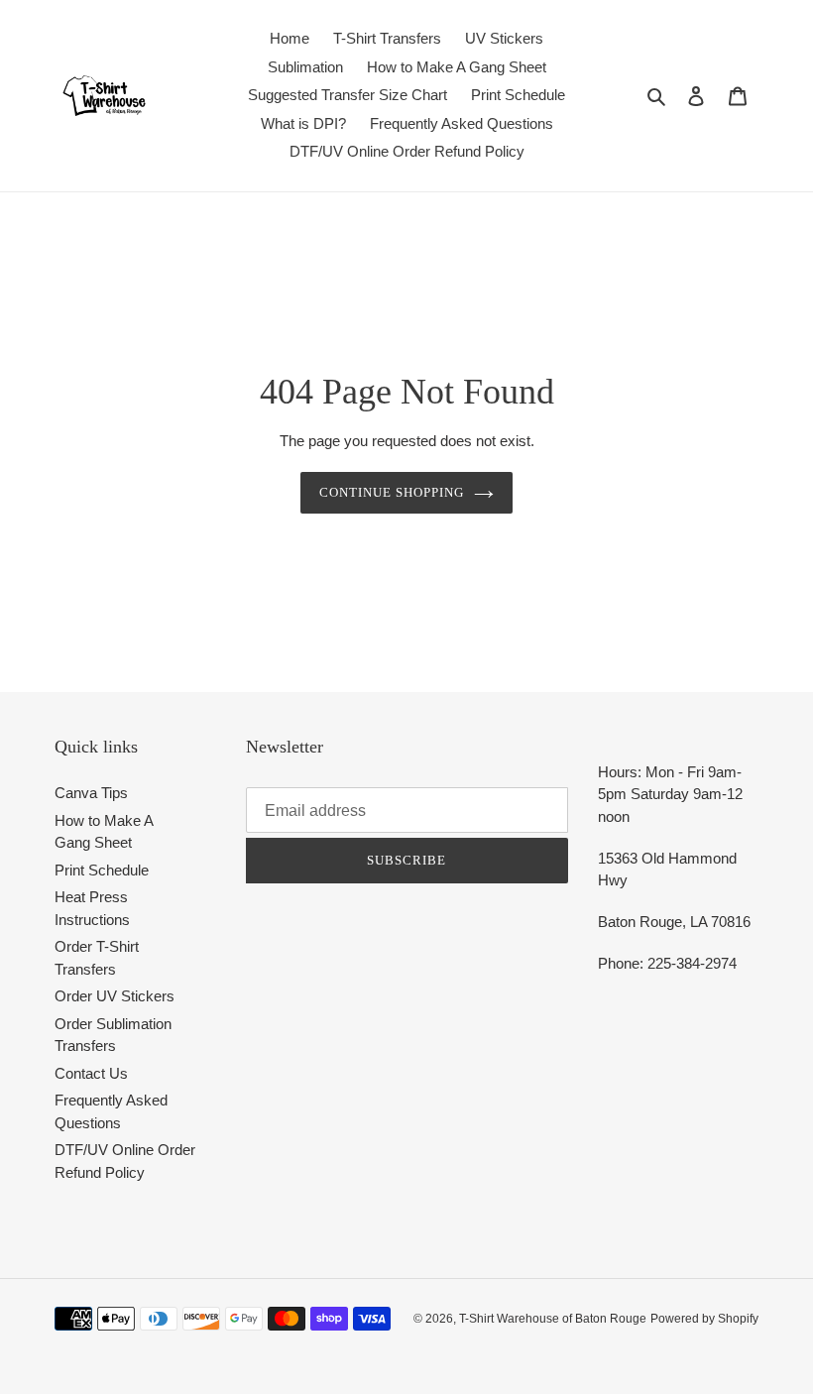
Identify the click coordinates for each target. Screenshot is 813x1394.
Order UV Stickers (114, 995)
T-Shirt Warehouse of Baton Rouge (552, 1319)
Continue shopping (392, 492)
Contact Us (91, 1073)
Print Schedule (102, 870)
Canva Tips (91, 792)
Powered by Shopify (704, 1319)
